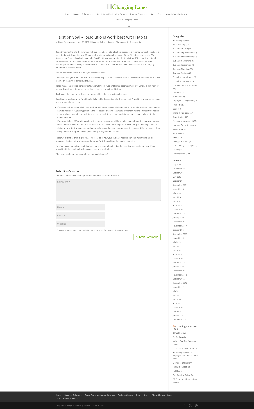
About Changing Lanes (176, 14)
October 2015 (179, 172)
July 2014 (177, 193)
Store (160, 14)
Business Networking (182, 61)
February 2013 (179, 262)
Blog (153, 14)
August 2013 (178, 238)
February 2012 (179, 311)
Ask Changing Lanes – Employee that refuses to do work (185, 355)
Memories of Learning (182, 363)
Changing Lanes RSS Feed (185, 327)
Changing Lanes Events (183, 77)
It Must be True (179, 333)
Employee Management (183, 100)
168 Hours (177, 371)
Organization (178, 117)
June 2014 (177, 197)
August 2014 (178, 189)
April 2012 (177, 303)
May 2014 (177, 201)
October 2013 (179, 230)
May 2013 (177, 250)
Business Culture (98, 42)
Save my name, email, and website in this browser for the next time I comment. (94, 230)
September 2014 (180, 185)
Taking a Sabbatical (181, 367)
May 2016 (177, 164)
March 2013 (178, 258)
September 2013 (180, 234)
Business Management (118, 42)
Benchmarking (179, 44)
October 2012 (179, 279)
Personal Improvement (183, 121)
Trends (176, 149)
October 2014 (179, 181)
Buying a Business (181, 73)
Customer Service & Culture (185, 85)
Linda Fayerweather (67, 42)
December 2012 (180, 270)
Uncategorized (179, 153)
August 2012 (178, 287)
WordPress (99, 405)
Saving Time (178, 129)
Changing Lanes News (182, 81)
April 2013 (177, 254)
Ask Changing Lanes (181, 40)
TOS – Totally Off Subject (183, 145)
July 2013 (177, 242)
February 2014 (179, 213)
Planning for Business (182, 125)
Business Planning (181, 69)
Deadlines (177, 92)
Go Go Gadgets (179, 337)
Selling (176, 137)
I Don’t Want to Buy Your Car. (185, 348)
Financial (177, 105)
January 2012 (178, 315)
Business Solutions (81, 14)
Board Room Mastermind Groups (111, 14)
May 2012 (177, 299)
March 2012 (178, 307)
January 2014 (178, 217)
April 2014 (177, 205)
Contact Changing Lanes (127, 20)
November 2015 (180, 168)
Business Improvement (183, 52)
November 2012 (180, 275)
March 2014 (178, 209)
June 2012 (177, 295)
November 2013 (180, 226)
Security (176, 133)
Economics (177, 96)
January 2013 (178, 266)
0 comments (135, 42)
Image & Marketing (181, 113)
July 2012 (177, 291)
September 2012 (180, 283)
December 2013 (180, 221)
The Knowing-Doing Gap (183, 375)
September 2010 (180, 319)
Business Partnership (182, 65)
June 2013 (177, 246)
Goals (175, 109)
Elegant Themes (74, 405)
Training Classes (137, 14)
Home (67, 14)
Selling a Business (181, 141)
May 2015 (177, 177)
